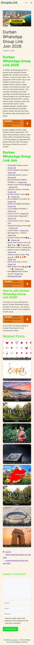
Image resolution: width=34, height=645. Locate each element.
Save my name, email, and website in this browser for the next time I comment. (16, 620)
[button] (26, 3)
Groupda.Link (13, 640)
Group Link (12, 168)
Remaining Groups (15, 276)
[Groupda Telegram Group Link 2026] (9, 3)
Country (8, 552)
